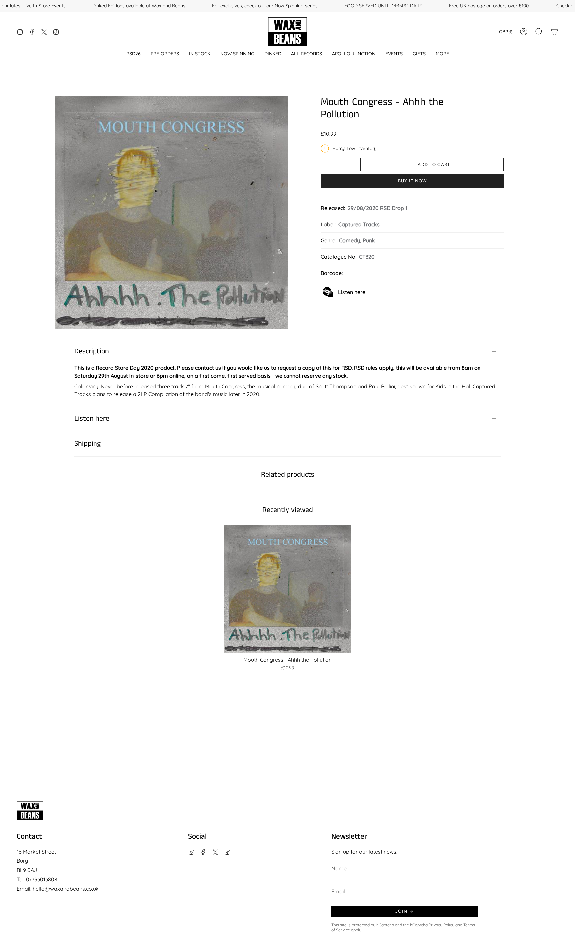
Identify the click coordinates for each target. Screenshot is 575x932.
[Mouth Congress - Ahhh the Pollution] (287, 589)
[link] (349, 292)
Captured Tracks (359, 224)
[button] (133, 54)
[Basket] (554, 31)
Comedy (349, 240)
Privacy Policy (441, 924)
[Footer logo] (30, 810)
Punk (369, 240)
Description (91, 351)
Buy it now (412, 180)
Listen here (91, 419)
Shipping (87, 444)
